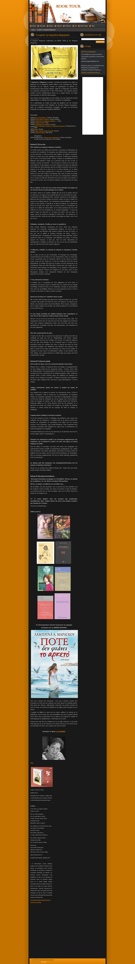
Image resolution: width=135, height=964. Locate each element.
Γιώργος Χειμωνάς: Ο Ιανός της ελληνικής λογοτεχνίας (49, 126)
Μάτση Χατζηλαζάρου (40, 117)
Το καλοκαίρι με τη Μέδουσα (42, 124)
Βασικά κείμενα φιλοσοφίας (51, 137)
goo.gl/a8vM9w (60, 731)
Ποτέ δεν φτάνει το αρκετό (41, 119)
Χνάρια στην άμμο (39, 122)
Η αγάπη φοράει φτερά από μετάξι (43, 131)
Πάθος (36, 129)
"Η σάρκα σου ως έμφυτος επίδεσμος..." (45, 121)
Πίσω (31, 763)
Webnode (43, 961)
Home (33, 29)
